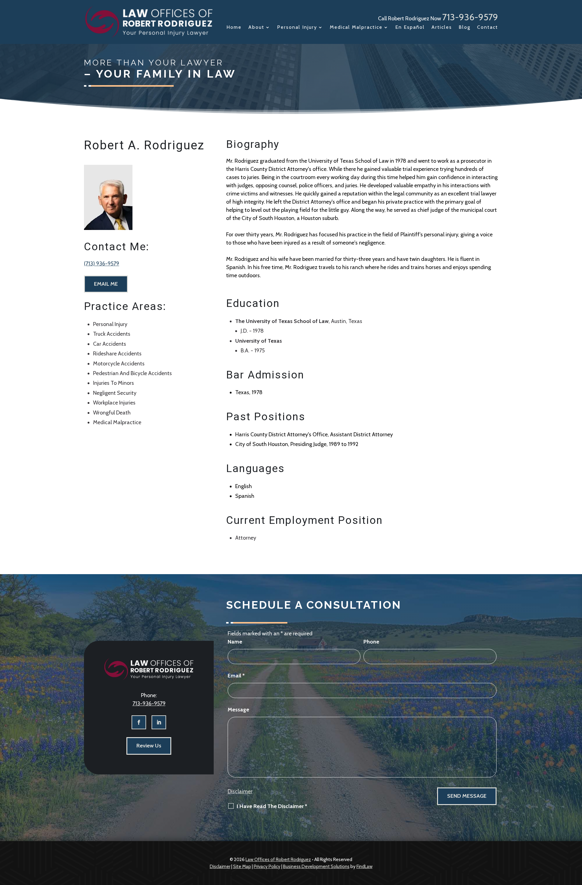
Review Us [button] (148, 745)
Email (236, 675)
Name (235, 641)
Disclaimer (240, 791)
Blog (464, 27)
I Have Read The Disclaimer (272, 806)
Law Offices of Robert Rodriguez (278, 859)
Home (234, 27)
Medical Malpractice (356, 27)
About (256, 27)
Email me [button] (106, 284)
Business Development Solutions (316, 866)
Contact (487, 27)
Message (238, 709)
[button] (576, 841)
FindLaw (364, 866)
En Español (410, 27)
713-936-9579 (470, 17)
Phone (371, 641)
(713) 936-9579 (101, 263)
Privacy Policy (267, 866)
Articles (441, 27)
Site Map (242, 866)
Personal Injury (297, 27)
